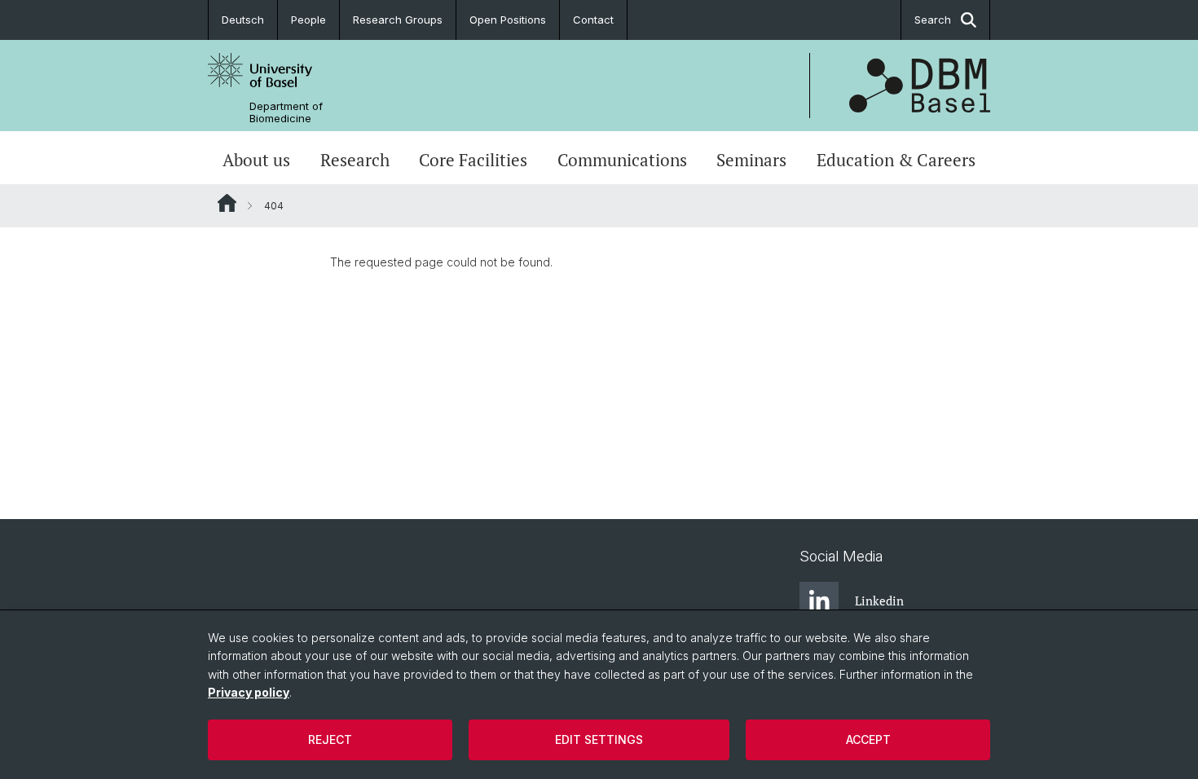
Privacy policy (248, 692)
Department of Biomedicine (286, 112)
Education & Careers (896, 159)
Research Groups (398, 19)
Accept (868, 739)
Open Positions (507, 19)
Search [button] (932, 19)
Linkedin (879, 600)
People (308, 19)
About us (256, 159)
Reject (330, 739)
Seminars (751, 159)
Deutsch (243, 19)
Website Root (227, 203)
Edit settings (599, 739)
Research (355, 159)
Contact (593, 19)
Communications (622, 159)
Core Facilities (473, 159)
